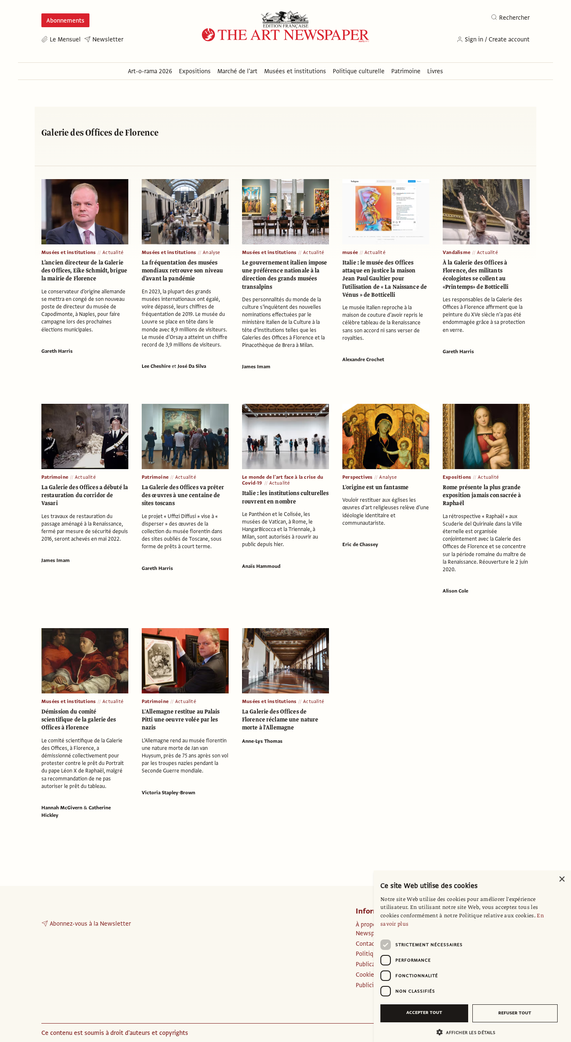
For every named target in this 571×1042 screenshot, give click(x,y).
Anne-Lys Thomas (262, 741)
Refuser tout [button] (514, 1013)
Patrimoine (54, 477)
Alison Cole (455, 591)
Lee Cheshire (156, 366)
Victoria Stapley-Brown (168, 792)
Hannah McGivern (61, 807)
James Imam (256, 366)
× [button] (561, 879)
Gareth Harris (57, 351)
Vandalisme (456, 252)
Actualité (112, 252)
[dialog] (472, 956)
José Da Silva (192, 366)
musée (350, 252)
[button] (469, 1032)
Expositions (457, 477)
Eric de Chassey (360, 544)
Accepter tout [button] (424, 1012)
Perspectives (357, 477)
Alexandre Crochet (363, 359)
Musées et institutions (68, 252)
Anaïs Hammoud (261, 566)
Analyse (211, 252)
